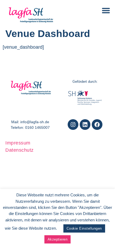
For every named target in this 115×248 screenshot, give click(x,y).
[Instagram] (73, 124)
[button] (105, 10)
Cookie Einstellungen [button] (84, 228)
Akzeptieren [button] (58, 239)
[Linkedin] (85, 124)
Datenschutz (19, 150)
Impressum (17, 143)
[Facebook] (97, 124)
